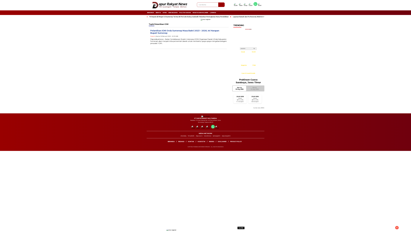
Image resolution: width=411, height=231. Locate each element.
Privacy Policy (236, 141)
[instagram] (246, 5)
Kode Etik (201, 141)
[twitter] (241, 5)
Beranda (150, 12)
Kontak (191, 141)
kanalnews (207, 136)
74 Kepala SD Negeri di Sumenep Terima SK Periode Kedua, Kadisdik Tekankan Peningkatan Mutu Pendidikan (189, 17)
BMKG (262, 108)
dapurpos (199, 136)
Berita (158, 12)
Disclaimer (222, 141)
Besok (255, 88)
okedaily (183, 136)
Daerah (152, 36)
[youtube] (251, 5)
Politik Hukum (185, 12)
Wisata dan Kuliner (200, 12)
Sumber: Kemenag (248, 75)
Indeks (211, 141)
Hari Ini (239, 88)
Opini (165, 12)
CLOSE (241, 228)
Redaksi (181, 141)
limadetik (191, 136)
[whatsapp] (255, 5)
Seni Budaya (173, 12)
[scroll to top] (396, 228)
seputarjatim (226, 136)
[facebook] (236, 5)
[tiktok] (260, 5)
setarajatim (216, 136)
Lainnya (213, 12)
